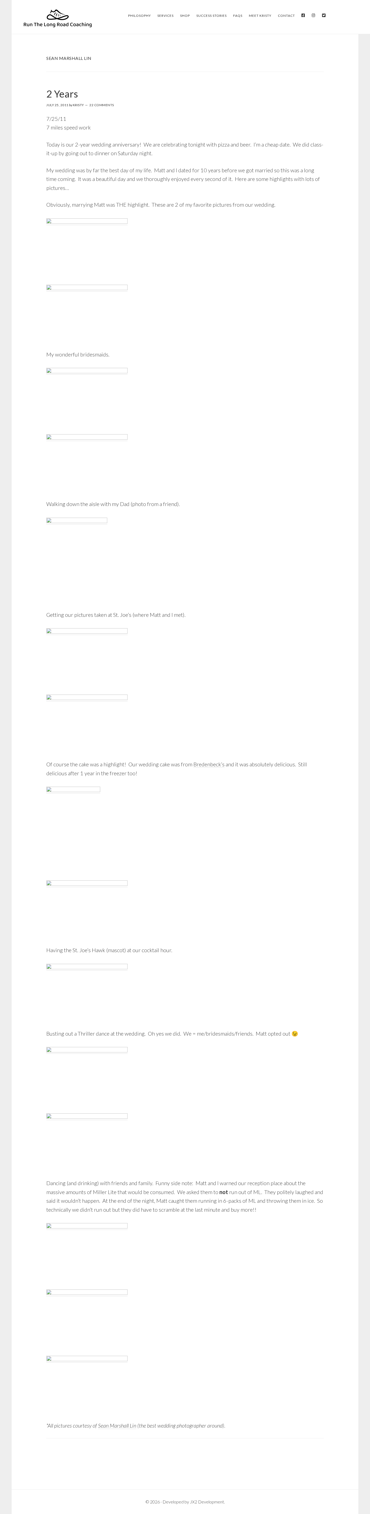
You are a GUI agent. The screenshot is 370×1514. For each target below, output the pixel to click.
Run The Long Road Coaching (57, 18)
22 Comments (101, 105)
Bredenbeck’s (209, 764)
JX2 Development (207, 1501)
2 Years (62, 94)
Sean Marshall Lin (117, 1425)
